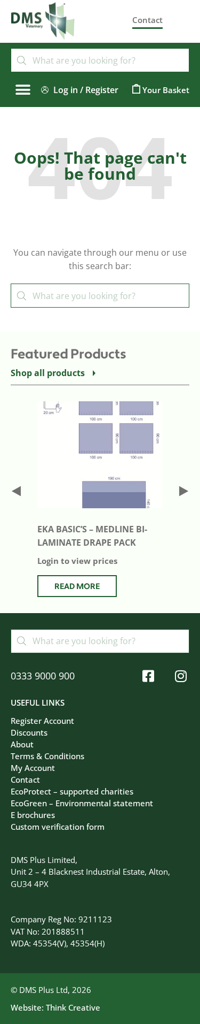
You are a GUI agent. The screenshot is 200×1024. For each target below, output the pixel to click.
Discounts (29, 732)
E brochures (33, 814)
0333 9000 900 (43, 675)
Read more (77, 587)
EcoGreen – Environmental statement (82, 803)
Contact (25, 779)
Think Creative (73, 1007)
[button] (23, 90)
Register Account (42, 720)
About (22, 744)
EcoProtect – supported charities (72, 791)
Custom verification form (58, 826)
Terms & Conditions (47, 756)
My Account (33, 767)
